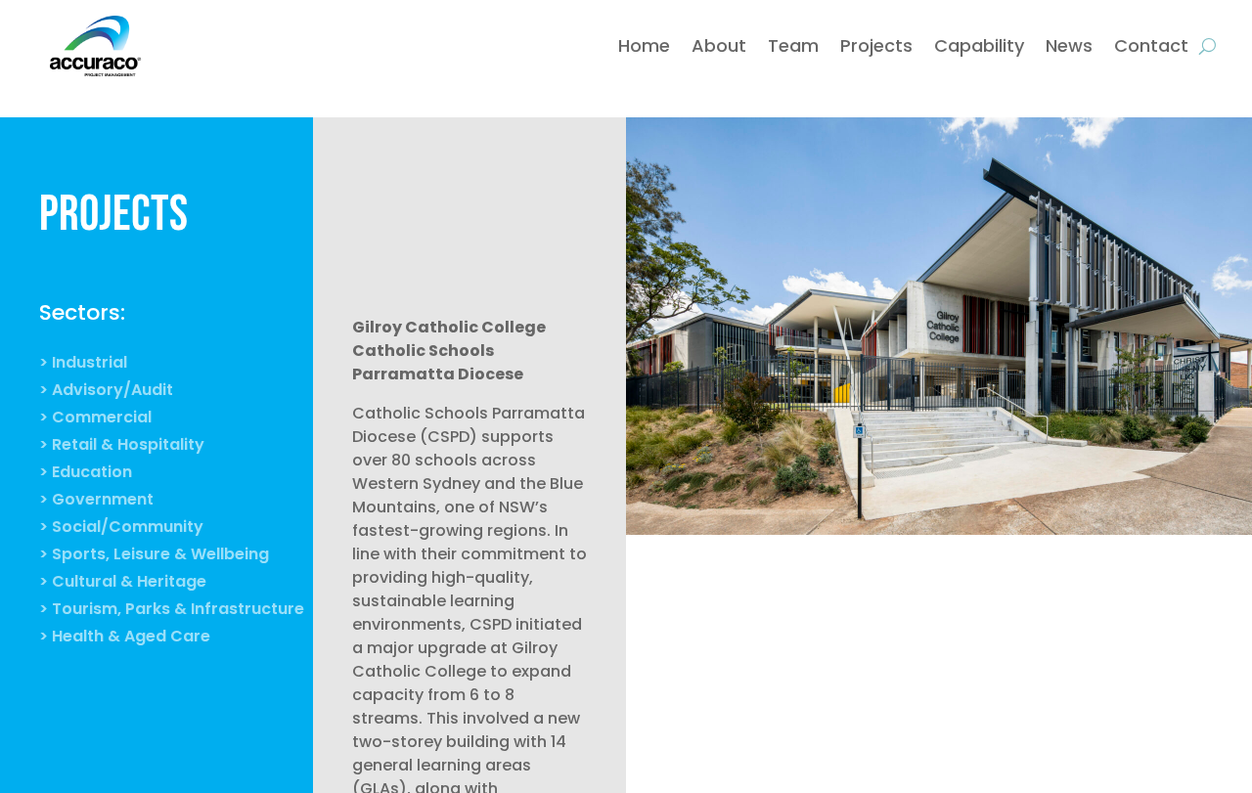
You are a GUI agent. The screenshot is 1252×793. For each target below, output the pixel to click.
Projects (876, 45)
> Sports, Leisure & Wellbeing (154, 556)
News (1069, 45)
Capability (979, 45)
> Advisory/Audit (106, 392)
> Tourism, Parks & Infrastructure (171, 611)
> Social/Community (121, 529)
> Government (96, 501)
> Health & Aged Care (124, 638)
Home (644, 45)
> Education (85, 474)
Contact (1151, 45)
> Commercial (95, 419)
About (719, 45)
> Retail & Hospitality (121, 447)
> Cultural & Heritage (122, 584)
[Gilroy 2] (939, 534)
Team (793, 45)
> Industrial (83, 365)
